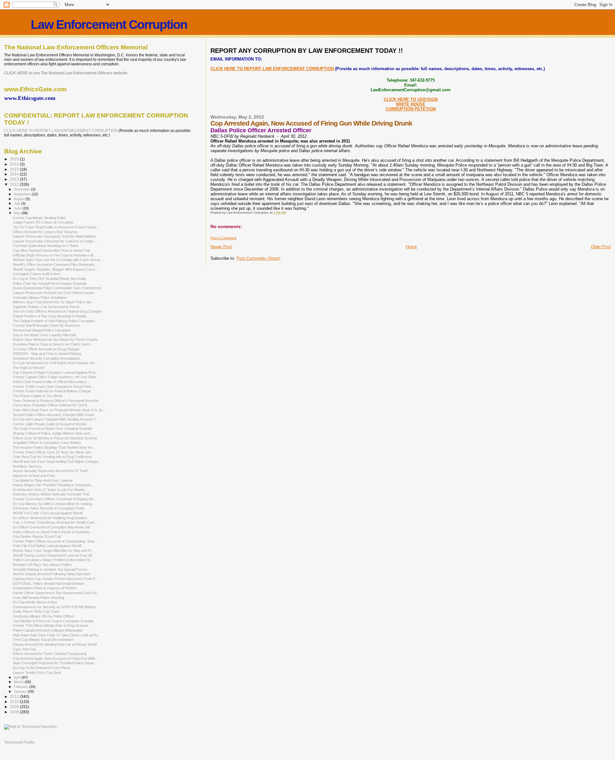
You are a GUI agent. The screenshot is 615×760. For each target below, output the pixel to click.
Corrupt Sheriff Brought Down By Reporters (46, 325)
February (21, 687)
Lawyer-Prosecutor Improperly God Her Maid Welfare (54, 236)
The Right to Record (28, 368)
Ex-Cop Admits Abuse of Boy (35, 602)
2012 (15, 184)
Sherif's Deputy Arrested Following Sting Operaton (51, 574)
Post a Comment (223, 238)
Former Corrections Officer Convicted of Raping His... (54, 499)
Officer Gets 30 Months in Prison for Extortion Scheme (55, 438)
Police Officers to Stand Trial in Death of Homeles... (52, 532)
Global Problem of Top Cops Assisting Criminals (49, 316)
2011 (15, 696)
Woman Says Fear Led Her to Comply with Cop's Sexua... (58, 260)
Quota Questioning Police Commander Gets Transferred (57, 288)
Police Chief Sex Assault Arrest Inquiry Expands (50, 283)
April (17, 677)
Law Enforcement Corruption (109, 24)
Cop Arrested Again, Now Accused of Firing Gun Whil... (55, 658)
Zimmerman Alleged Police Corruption (42, 330)
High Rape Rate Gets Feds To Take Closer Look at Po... (56, 635)
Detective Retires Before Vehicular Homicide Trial (51, 494)
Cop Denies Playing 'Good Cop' (37, 536)
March (19, 682)
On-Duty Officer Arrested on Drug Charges (46, 349)
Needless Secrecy (27, 466)
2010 (15, 701)
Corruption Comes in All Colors (36, 274)
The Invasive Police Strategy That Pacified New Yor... (54, 447)
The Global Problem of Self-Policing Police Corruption (54, 321)
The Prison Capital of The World (37, 396)
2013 (15, 179)
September (23, 194)
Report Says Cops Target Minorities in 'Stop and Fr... (53, 550)
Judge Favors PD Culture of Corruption (43, 222)
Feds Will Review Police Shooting (38, 598)
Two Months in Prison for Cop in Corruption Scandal (53, 621)
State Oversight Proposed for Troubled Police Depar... (54, 663)
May (17, 213)
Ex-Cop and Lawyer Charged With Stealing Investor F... (56, 419)
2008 (15, 712)
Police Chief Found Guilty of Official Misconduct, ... (52, 382)
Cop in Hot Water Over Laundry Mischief (44, 335)
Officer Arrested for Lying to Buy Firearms (45, 232)
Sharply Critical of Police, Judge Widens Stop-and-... (53, 433)
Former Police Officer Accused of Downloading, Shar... (55, 541)
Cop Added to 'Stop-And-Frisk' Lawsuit (42, 480)
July (17, 203)
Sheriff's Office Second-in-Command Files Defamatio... (55, 264)
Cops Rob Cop (24, 649)
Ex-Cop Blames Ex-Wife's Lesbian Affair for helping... (53, 504)
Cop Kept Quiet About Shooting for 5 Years (45, 246)
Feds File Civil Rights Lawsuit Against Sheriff (47, 546)
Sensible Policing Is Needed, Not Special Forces (50, 569)
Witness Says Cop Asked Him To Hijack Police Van (52, 302)
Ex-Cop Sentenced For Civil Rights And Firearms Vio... (55, 363)
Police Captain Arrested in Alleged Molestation (48, 630)
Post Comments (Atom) (258, 258)
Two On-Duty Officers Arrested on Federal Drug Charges (57, 311)
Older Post (601, 246)
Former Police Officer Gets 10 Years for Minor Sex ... (54, 452)
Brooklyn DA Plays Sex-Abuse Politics (42, 565)
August (20, 199)
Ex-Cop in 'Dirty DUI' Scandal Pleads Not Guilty (49, 279)
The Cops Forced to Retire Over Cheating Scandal (52, 428)
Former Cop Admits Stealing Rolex (39, 218)
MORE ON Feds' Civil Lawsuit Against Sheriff (48, 513)
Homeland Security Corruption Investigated (46, 358)
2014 (15, 174)
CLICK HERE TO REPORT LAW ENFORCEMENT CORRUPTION (272, 68)
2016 (15, 164)
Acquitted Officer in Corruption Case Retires (47, 443)
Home (411, 246)
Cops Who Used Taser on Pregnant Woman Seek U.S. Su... (59, 410)
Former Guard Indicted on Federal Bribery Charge (52, 391)
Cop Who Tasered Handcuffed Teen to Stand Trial (51, 250)
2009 (15, 707)
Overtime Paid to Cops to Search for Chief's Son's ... (53, 344)
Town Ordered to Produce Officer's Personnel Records (55, 401)
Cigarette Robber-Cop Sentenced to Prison (46, 307)
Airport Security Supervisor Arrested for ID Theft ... (52, 471)
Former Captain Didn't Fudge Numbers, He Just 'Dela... (56, 377)
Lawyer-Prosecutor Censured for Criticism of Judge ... (55, 241)
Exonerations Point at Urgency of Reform (45, 588)
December (22, 189)
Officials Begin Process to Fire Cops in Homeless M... (54, 255)
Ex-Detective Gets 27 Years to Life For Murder (49, 490)
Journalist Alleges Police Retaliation (40, 297)
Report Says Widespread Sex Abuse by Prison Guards (55, 339)
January (21, 691)
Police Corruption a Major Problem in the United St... (53, 560)
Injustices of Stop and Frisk (34, 476)
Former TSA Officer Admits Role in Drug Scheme (50, 625)
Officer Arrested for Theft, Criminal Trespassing (49, 654)
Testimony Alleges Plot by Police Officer (43, 616)
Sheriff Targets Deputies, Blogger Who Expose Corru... (55, 269)
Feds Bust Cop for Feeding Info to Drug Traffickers (52, 457)
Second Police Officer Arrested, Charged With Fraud (53, 415)
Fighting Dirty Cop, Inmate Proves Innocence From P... (55, 579)
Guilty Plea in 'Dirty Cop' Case (36, 611)
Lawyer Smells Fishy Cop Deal (37, 672)
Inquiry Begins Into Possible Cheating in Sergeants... (53, 485)
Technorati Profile (19, 742)
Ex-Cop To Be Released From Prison (41, 668)
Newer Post (221, 246)
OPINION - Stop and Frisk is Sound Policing (47, 353)
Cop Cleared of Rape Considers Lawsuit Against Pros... (56, 372)
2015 (15, 169)
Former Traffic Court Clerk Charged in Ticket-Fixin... (53, 386)
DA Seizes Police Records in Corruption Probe (49, 508)
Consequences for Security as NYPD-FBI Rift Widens (54, 607)
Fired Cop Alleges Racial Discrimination (43, 640)
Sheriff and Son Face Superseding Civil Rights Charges (56, 461)
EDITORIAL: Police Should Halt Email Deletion (48, 583)
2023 (15, 159)
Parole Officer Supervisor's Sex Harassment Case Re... (56, 593)
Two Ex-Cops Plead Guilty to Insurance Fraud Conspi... (56, 227)
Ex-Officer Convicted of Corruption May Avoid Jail (51, 527)
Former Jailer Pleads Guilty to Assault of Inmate (49, 424)
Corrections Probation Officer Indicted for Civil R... (51, 405)
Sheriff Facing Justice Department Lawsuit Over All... (53, 555)
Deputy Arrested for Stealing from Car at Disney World (55, 644)
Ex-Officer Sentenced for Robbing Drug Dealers (50, 518)
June (18, 208)
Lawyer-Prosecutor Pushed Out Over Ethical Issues (53, 293)
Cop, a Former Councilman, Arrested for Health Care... (55, 522)
